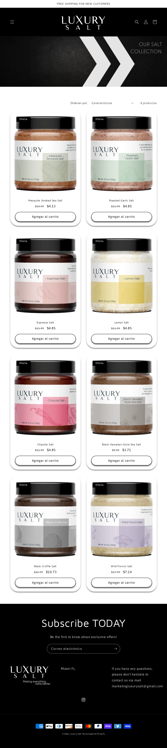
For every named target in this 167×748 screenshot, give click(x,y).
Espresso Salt (45, 322)
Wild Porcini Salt (121, 566)
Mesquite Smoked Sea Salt (45, 200)
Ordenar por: (79, 103)
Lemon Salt (121, 322)
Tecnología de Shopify (93, 734)
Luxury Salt (75, 734)
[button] (12, 22)
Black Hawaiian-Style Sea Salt (121, 444)
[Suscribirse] (115, 649)
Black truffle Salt (45, 566)
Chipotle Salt (45, 444)
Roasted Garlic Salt (121, 200)
